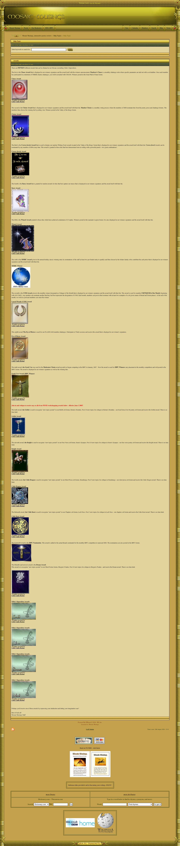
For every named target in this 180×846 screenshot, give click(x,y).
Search (154, 28)
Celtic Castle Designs (18, 102)
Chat (126, 28)
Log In (92, 3)
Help (161, 28)
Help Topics (57, 36)
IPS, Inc (99, 722)
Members (145, 28)
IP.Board (88, 722)
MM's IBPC (49, 28)
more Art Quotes (129, 794)
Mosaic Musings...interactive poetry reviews (37, 36)
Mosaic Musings (14, 28)
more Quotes (50, 794)
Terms (168, 28)
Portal (26, 28)
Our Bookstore (36, 28)
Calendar (135, 28)
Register (97, 3)
